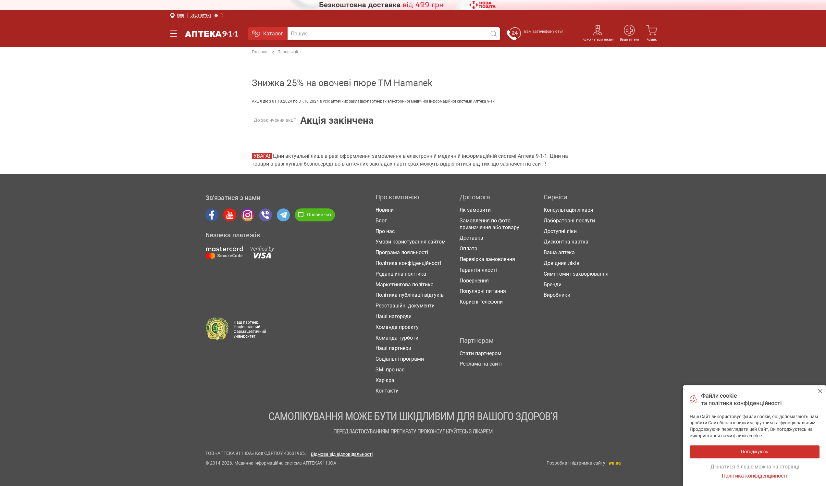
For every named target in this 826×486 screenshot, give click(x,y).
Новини (385, 210)
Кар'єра (385, 380)
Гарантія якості (478, 270)
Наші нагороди (394, 316)
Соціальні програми (400, 359)
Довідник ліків (561, 263)
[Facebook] (211, 214)
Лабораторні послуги (569, 221)
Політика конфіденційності (408, 263)
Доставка (471, 238)
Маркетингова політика (405, 284)
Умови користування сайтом (411, 242)
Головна (259, 52)
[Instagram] (247, 214)
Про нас (385, 231)
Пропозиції (287, 52)
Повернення (474, 281)
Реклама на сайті (481, 364)
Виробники (557, 295)
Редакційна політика (401, 274)
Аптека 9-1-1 (211, 34)
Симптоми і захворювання (576, 274)
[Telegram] (283, 214)
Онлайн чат (319, 214)
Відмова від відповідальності (342, 454)
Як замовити (475, 210)
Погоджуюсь (820, 391)
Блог (381, 221)
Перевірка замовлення (487, 259)
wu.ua (615, 463)
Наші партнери (393, 348)
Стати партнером (480, 353)
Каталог (273, 34)
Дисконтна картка (566, 242)
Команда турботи (397, 338)
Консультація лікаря (598, 39)
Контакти (387, 391)
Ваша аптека (559, 252)
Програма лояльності (402, 252)
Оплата (468, 248)
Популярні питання (483, 291)
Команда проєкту (397, 327)
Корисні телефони (481, 302)
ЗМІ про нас (390, 370)
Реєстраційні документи (405, 306)
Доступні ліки (560, 231)
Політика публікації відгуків (410, 295)
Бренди (552, 284)
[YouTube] (229, 214)
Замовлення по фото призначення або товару (489, 224)
